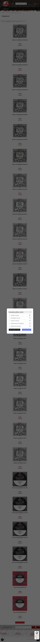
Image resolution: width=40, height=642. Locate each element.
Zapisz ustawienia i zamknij (15, 329)
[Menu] (38, 631)
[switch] (37, 638)
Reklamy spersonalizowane (16, 326)
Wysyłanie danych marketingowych (17, 323)
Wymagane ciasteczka (15, 315)
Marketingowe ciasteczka (15, 318)
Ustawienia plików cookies (16, 312)
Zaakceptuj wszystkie (26, 329)
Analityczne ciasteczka (15, 320)
